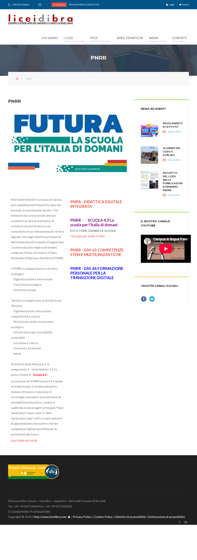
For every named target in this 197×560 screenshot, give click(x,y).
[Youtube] (186, 522)
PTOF (100, 40)
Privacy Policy (82, 516)
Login (171, 4)
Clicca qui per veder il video (87, 236)
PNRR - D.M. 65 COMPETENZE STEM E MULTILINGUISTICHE (97, 252)
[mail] (40, 4)
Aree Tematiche (130, 38)
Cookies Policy (103, 516)
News (157, 40)
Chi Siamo (49, 38)
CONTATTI (179, 40)
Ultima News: (59, 5)
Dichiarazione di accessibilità (166, 516)
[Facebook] (179, 522)
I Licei (74, 40)
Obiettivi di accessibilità (130, 516)
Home (185, 4)
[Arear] (69, 516)
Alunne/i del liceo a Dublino (172, 151)
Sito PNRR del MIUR (24, 440)
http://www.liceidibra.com (50, 516)
